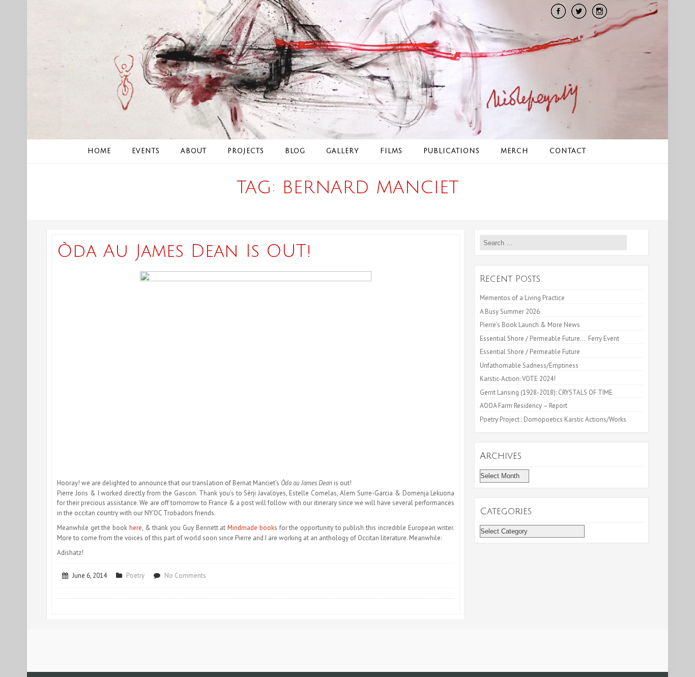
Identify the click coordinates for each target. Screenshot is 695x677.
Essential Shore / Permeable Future (530, 351)
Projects (245, 151)
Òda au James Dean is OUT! (184, 251)
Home (99, 151)
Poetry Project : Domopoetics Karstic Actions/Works (553, 419)
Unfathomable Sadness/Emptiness (529, 365)
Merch (515, 151)
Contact (567, 151)
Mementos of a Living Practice (522, 297)
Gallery (342, 151)
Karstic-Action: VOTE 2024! (518, 378)
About (194, 151)
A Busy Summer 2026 (510, 311)
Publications (451, 151)
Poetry (135, 575)
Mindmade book (250, 527)
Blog (295, 151)
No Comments (185, 575)
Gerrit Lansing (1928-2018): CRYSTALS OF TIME (546, 392)
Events (146, 151)
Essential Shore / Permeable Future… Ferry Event (549, 338)
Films (391, 151)
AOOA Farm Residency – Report (523, 405)
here (135, 527)
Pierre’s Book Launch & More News (531, 324)
